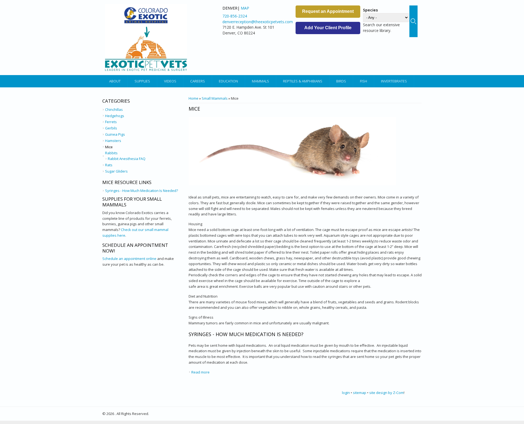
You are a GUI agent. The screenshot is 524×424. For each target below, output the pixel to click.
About (115, 81)
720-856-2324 (234, 16)
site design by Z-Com (386, 392)
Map (245, 8)
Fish (363, 81)
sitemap (359, 392)
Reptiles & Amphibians (302, 81)
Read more (200, 372)
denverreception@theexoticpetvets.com (257, 21)
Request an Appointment (328, 11)
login (346, 392)
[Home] (146, 37)
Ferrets (111, 121)
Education (228, 81)
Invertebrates (394, 81)
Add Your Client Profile (328, 27)
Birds (341, 81)
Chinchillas (114, 109)
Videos (170, 81)
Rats (108, 164)
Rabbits (111, 152)
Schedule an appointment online (129, 258)
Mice (109, 146)
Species (370, 10)
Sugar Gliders (116, 171)
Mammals (260, 81)
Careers (197, 81)
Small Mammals (215, 98)
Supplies (142, 81)
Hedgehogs (114, 115)
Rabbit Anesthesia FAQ (126, 158)
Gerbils (111, 128)
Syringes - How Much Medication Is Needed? (246, 334)
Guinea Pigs (115, 134)
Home (193, 98)
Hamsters (113, 140)
